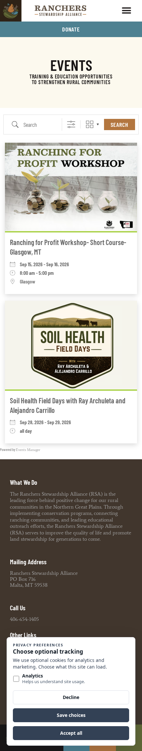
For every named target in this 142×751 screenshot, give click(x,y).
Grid (90, 124)
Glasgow (27, 281)
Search (119, 124)
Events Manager (28, 450)
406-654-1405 (24, 619)
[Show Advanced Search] (71, 124)
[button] (126, 10)
